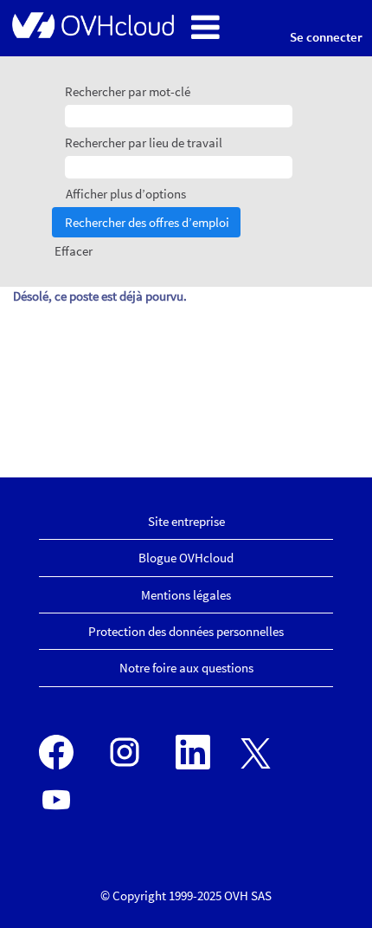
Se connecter (326, 37)
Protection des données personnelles (186, 631)
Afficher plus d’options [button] (126, 193)
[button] (227, 28)
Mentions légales (186, 595)
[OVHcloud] (92, 25)
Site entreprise (186, 521)
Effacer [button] (74, 251)
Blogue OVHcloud (186, 557)
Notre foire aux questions (186, 667)
